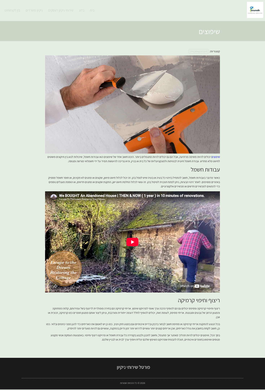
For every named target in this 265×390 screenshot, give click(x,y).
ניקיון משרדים (34, 10)
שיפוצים (215, 157)
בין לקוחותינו (12, 10)
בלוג (81, 10)
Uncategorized (198, 51)
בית (92, 10)
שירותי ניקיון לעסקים (61, 10)
